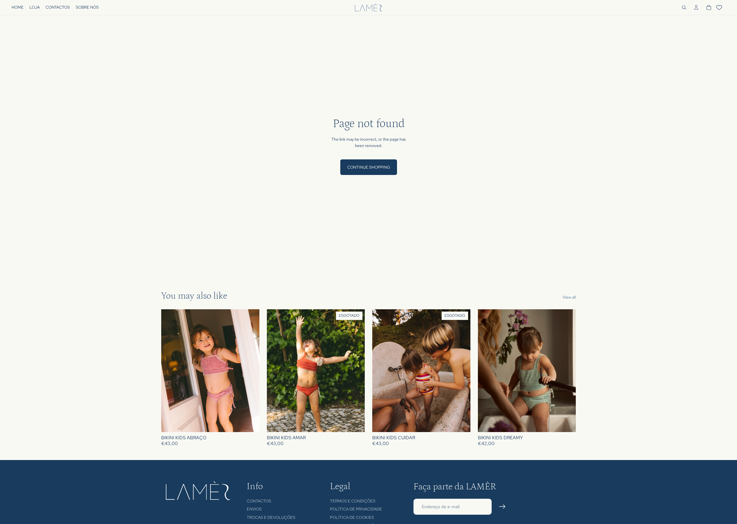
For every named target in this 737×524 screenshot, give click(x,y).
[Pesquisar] (684, 7)
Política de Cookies (352, 517)
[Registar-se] (502, 506)
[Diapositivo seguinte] (250, 370)
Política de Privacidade (356, 509)
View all (569, 297)
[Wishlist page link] (719, 7)
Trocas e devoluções (271, 517)
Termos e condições (352, 500)
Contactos (259, 500)
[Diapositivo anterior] (169, 370)
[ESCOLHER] (250, 423)
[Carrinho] (708, 7)
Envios (254, 509)
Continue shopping (368, 167)
